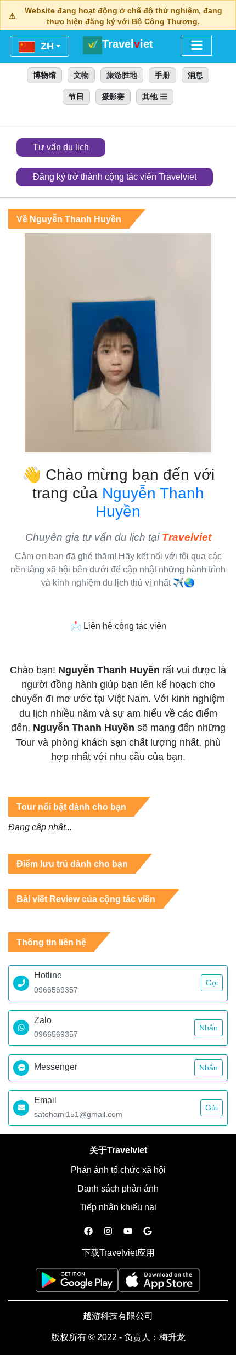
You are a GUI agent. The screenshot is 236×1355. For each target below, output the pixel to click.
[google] (147, 1231)
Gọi (212, 982)
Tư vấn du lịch (61, 147)
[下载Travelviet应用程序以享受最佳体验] (77, 1283)
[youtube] (127, 1231)
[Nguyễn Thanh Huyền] (118, 342)
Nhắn (208, 1027)
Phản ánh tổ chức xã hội (118, 1170)
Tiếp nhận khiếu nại (118, 1207)
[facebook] (88, 1231)
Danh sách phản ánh (118, 1188)
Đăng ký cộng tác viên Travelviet (114, 177)
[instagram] (108, 1231)
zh (46, 46)
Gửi (211, 1107)
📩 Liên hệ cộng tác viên (118, 626)
